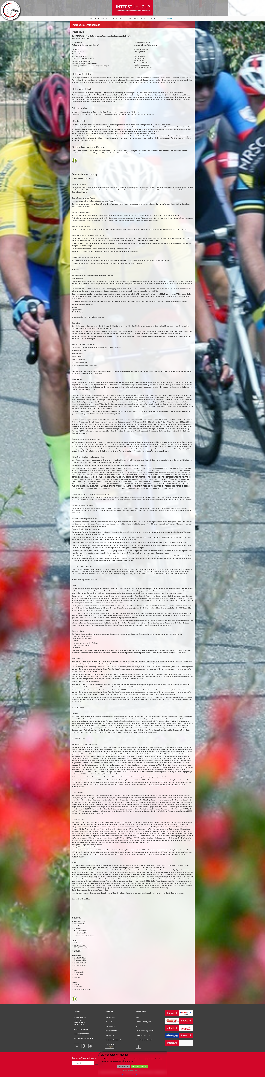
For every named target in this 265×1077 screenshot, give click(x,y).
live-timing (77, 950)
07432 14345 (144, 63)
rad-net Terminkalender (144, 1040)
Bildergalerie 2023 (80, 962)
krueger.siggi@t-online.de (144, 67)
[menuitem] (98, 18)
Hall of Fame (78, 943)
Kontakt (170, 19)
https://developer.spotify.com (155, 868)
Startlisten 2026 (82, 930)
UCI (137, 1017)
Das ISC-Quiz (109, 1035)
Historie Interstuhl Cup (81, 948)
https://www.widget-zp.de (125, 153)
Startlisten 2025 (82, 933)
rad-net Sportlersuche (143, 1035)
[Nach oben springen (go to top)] (74, 160)
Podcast (77, 977)
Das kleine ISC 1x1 (111, 1031)
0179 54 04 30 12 (82, 56)
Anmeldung (78, 926)
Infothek (117, 19)
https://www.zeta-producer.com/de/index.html (173, 151)
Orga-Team (109, 1022)
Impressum (139, 1075)
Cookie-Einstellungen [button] (132, 1070)
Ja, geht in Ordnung (139, 1066)
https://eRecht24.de (83, 899)
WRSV (138, 1026)
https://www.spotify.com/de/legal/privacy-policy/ (92, 890)
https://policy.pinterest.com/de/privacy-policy (142, 732)
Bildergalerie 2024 (80, 960)
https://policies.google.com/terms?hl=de (85, 847)
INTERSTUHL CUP (97, 19)
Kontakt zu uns (110, 1017)
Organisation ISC (80, 945)
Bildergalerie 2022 (80, 965)
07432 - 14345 (85, 1029)
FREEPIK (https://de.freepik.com (116, 114)
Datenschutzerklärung (128, 1075)
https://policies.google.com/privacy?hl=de (153, 777)
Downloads (78, 987)
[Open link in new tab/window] (137, 1046)
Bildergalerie (136, 19)
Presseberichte (79, 972)
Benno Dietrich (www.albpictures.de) (119, 112)
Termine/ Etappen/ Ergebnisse (84, 936)
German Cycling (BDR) (143, 1022)
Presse (154, 19)
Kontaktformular (110, 1026)
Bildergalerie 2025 (80, 957)
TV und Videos (79, 974)
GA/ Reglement (79, 923)
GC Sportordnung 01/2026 (145, 1031)
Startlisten (77, 928)
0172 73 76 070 (143, 65)
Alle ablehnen (124, 1066)
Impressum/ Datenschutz (82, 989)
